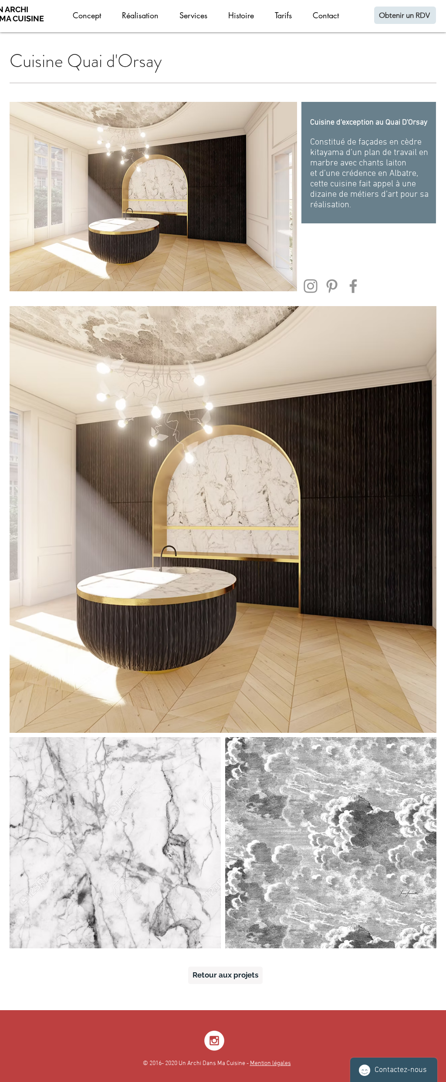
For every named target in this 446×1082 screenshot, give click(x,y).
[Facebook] (353, 286)
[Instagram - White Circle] (214, 1041)
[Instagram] (310, 286)
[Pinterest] (332, 286)
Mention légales (270, 1063)
